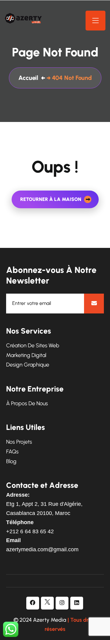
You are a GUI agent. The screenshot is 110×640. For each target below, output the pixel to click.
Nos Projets (19, 442)
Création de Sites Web (32, 345)
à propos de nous (27, 403)
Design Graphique (27, 365)
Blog (11, 461)
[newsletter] (94, 303)
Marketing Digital (26, 355)
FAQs (12, 452)
